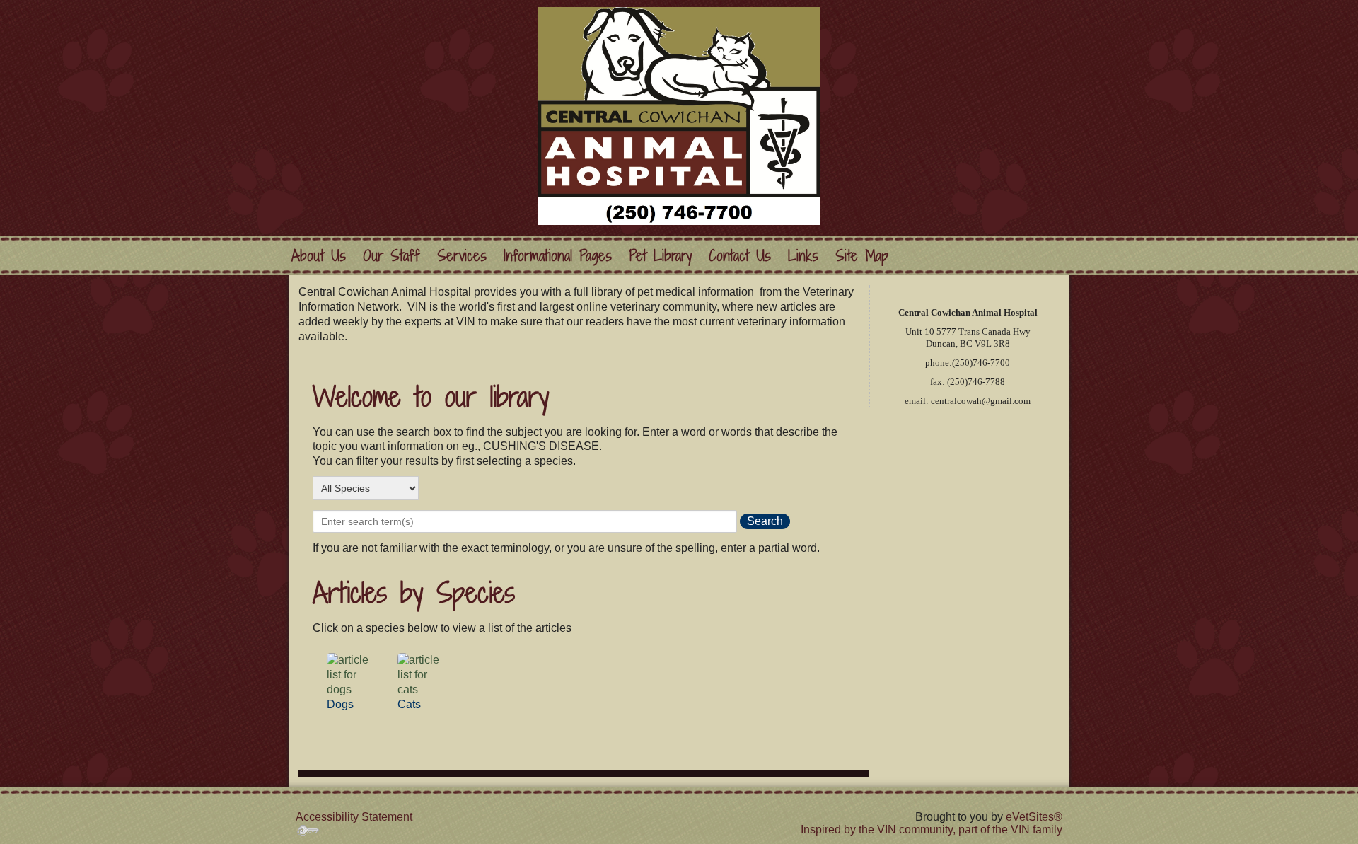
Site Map (861, 255)
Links (803, 255)
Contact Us (740, 255)
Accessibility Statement (354, 817)
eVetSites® (1034, 817)
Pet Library (660, 255)
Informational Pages (558, 255)
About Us (318, 255)
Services (462, 255)
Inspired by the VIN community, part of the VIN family (931, 829)
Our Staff (391, 255)
